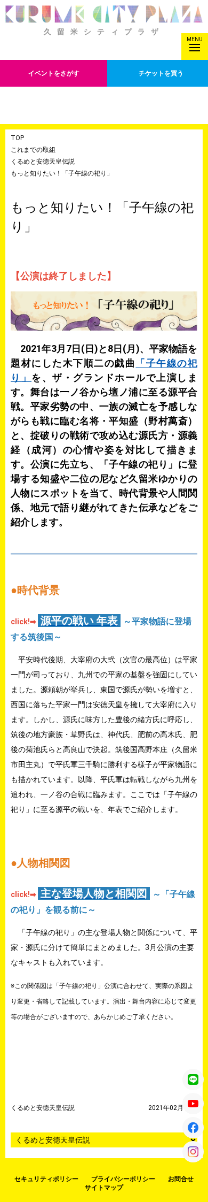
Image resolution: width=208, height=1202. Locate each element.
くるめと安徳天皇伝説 (43, 161)
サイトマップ (104, 1187)
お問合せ (181, 1179)
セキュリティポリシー (46, 1179)
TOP (17, 138)
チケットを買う (161, 73)
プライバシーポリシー (123, 1179)
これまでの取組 (33, 150)
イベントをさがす (53, 73)
